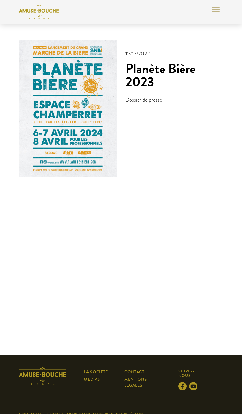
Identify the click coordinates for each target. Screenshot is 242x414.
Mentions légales (135, 382)
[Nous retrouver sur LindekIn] (194, 388)
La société (96, 372)
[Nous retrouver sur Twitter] (183, 388)
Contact (134, 372)
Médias (92, 379)
